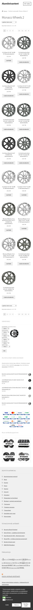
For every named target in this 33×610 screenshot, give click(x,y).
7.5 (9, 559)
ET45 (6, 568)
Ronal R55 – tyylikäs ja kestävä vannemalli (15, 539)
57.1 (30, 559)
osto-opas (17, 365)
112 (23, 562)
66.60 (9, 563)
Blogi (5, 479)
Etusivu (5, 11)
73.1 (16, 563)
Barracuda (4, 565)
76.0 (18, 563)
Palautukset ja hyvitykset (11, 498)
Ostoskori (6, 495)
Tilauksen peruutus (9, 507)
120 (29, 563)
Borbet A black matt (9, 542)
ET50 (10, 568)
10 (19, 30)
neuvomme (4, 367)
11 (22, 30)
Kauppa (6, 489)
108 (20, 563)
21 (28, 559)
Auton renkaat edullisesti (11, 576)
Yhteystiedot (7, 516)
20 (27, 559)
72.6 (13, 563)
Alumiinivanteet (10, 3)
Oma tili (6, 492)
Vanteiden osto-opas (9, 513)
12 (25, 30)
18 (23, 559)
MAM (18, 568)
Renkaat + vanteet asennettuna (12, 501)
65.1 (3, 563)
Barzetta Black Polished (10, 529)
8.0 (11, 559)
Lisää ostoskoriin (24, 62)
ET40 (3, 568)
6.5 (4, 559)
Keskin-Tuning (14, 568)
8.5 (13, 559)
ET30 (24, 565)
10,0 (18, 559)
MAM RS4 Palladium (9, 545)
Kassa (5, 486)
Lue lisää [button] (5, 595)
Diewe (21, 565)
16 (19, 559)
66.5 (5, 563)
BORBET (10, 565)
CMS (14, 565)
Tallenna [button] (16, 605)
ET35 (26, 565)
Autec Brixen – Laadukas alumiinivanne (14, 533)
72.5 (11, 563)
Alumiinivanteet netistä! (10, 476)
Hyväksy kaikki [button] (26, 604)
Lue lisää (8, 60)
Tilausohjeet (7, 510)
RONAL (22, 568)
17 (21, 559)
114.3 (26, 563)
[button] (4, 597)
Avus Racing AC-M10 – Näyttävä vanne (14, 536)
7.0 (7, 559)
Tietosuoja (7, 504)
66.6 (7, 563)
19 (25, 559)
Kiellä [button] (7, 605)
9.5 (16, 559)
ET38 (29, 565)
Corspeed (17, 565)
